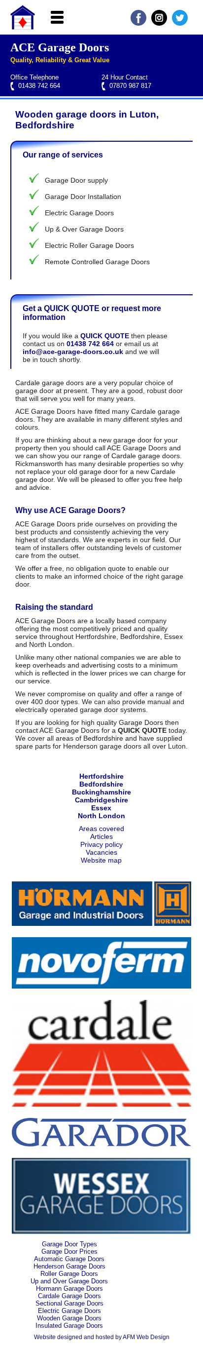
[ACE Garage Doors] (22, 27)
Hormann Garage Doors (69, 1288)
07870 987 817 (130, 85)
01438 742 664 (39, 85)
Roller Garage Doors (69, 1273)
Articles (101, 836)
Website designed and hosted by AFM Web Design (101, 1337)
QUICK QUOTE (104, 336)
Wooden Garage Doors (69, 1318)
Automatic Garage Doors (69, 1259)
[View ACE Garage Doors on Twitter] (180, 23)
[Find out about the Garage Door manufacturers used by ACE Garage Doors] (101, 923)
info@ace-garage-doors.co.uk (73, 352)
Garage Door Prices (69, 1251)
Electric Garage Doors (69, 1310)
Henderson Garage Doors (69, 1266)
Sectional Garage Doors (69, 1303)
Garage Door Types (69, 1244)
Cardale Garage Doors (69, 1296)
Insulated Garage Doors (69, 1325)
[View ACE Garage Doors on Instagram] (159, 23)
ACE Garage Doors (59, 47)
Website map (101, 860)
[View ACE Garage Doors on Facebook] (138, 23)
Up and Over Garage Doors (69, 1281)
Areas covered (101, 829)
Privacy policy (101, 844)
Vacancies (101, 852)
